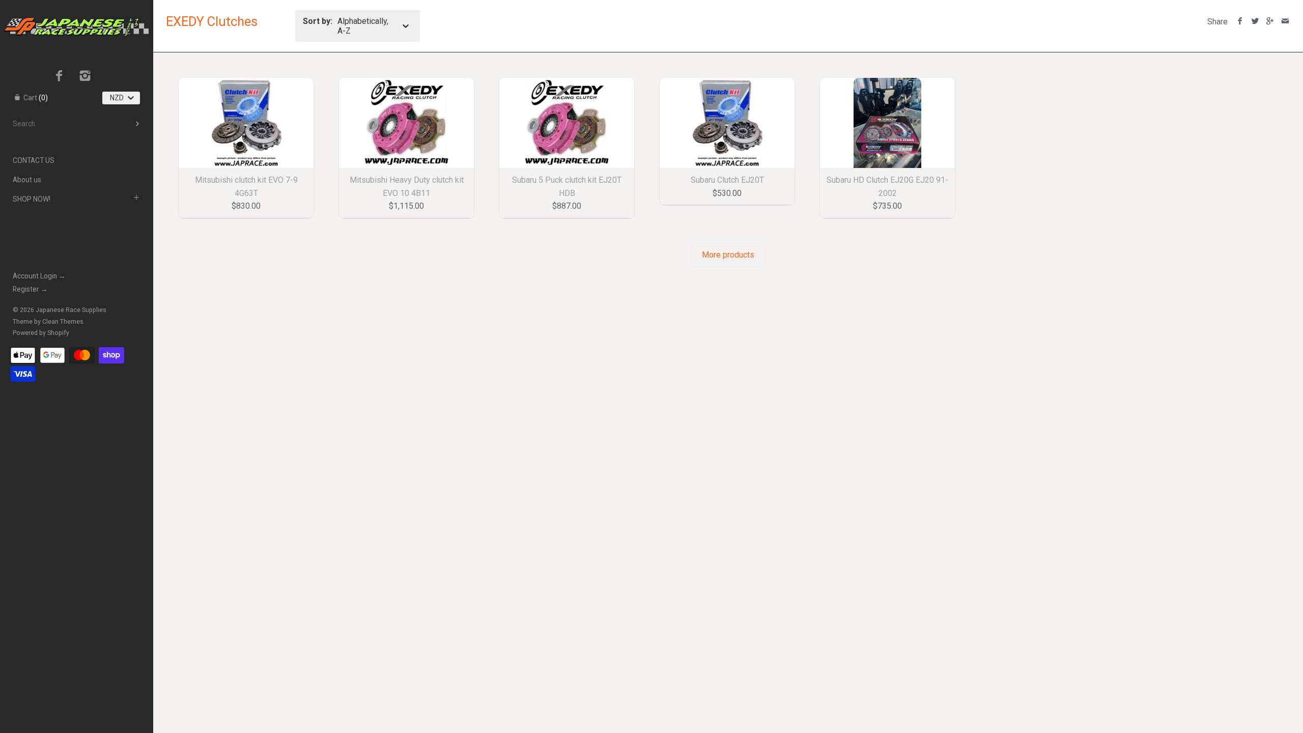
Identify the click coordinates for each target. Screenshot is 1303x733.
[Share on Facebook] (1240, 21)
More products (728, 255)
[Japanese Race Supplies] (76, 9)
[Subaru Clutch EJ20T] (727, 123)
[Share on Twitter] (1255, 21)
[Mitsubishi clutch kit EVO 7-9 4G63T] (246, 123)
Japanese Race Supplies (71, 310)
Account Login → (39, 276)
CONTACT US (33, 160)
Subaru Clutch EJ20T (727, 180)
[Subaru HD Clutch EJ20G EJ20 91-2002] (887, 123)
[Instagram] (85, 77)
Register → (30, 289)
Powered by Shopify (41, 332)
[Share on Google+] (1270, 21)
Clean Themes (62, 321)
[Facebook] (59, 77)
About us (27, 180)
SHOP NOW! (31, 199)
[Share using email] (1285, 21)
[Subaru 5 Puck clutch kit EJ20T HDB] (566, 123)
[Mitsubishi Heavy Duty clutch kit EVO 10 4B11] (406, 123)
